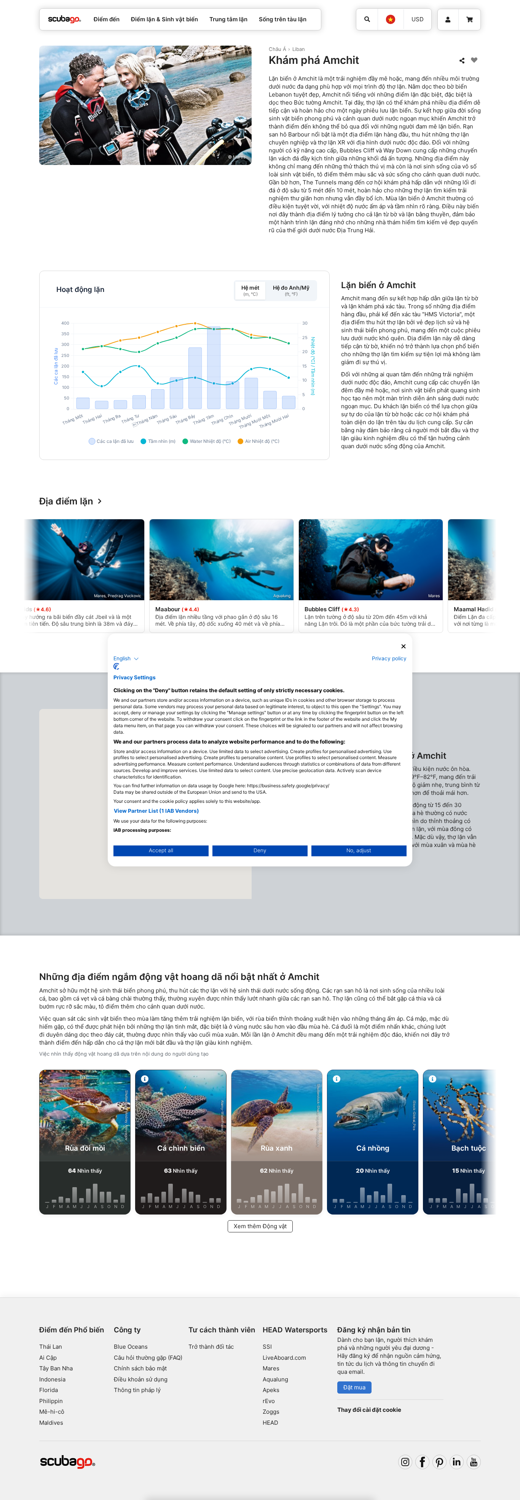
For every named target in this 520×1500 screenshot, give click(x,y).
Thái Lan (50, 1346)
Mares (271, 1368)
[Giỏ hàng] (469, 19)
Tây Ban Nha (56, 1368)
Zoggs (271, 1411)
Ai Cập (48, 1357)
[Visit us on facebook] (422, 1462)
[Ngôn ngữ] (391, 19)
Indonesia (52, 1379)
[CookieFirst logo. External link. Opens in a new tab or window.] (116, 666)
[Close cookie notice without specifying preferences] (403, 646)
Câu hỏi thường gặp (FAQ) (148, 1357)
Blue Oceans (131, 1346)
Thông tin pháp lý (137, 1390)
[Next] (481, 577)
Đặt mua (354, 1387)
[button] (126, 658)
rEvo (269, 1401)
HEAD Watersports (295, 1330)
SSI (267, 1346)
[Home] (64, 19)
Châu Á (277, 49)
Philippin (51, 1401)
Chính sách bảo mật (140, 1368)
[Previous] (38, 577)
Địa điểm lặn (66, 501)
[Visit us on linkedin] (457, 1462)
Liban (298, 49)
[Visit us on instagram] (405, 1462)
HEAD (270, 1422)
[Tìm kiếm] (367, 19)
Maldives (51, 1422)
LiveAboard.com (284, 1357)
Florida (48, 1390)
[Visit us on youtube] (474, 1462)
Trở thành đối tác (211, 1346)
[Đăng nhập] (448, 19)
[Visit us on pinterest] (439, 1462)
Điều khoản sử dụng (140, 1379)
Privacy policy (389, 658)
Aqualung (275, 1379)
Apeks (271, 1390)
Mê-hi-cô (51, 1411)
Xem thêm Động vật (260, 1226)
